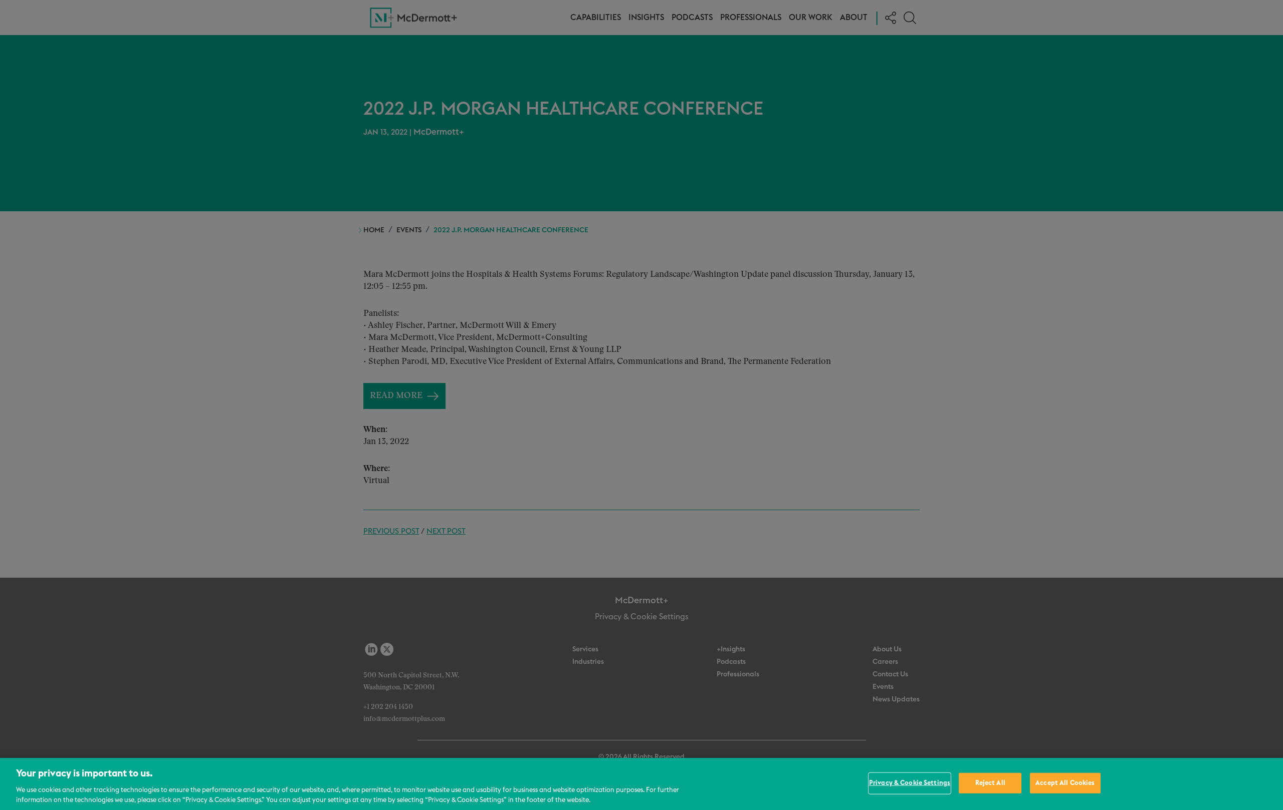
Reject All (990, 783)
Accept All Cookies (1065, 783)
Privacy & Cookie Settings (909, 783)
